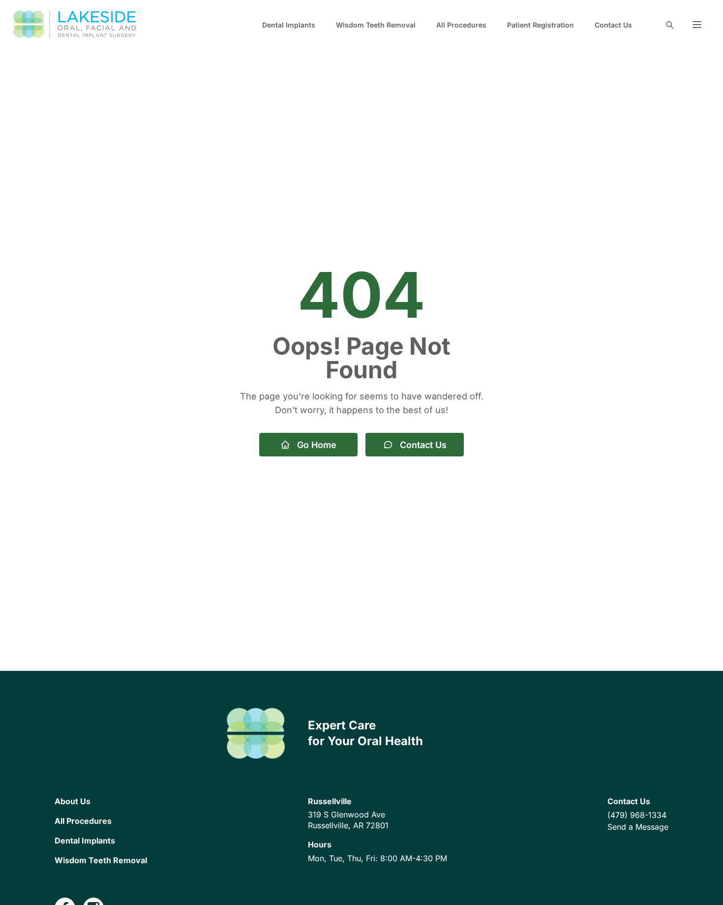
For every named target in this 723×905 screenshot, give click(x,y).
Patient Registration (540, 25)
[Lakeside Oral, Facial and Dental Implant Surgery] (76, 24)
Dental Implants (288, 25)
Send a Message (637, 827)
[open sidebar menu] (697, 24)
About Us (72, 801)
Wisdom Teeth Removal (376, 25)
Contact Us (613, 25)
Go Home (316, 445)
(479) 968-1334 (636, 815)
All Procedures (461, 25)
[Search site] (669, 24)
